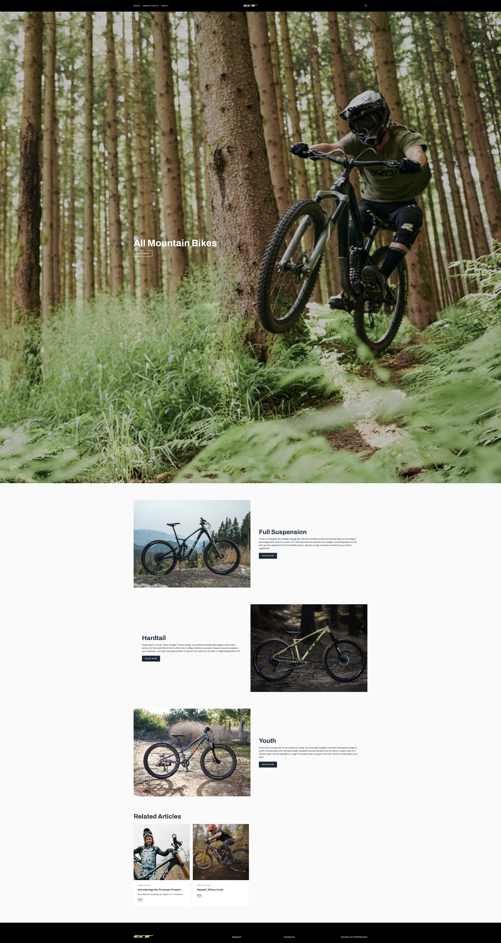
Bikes (137, 6)
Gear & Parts (150, 6)
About (165, 6)
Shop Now (143, 253)
